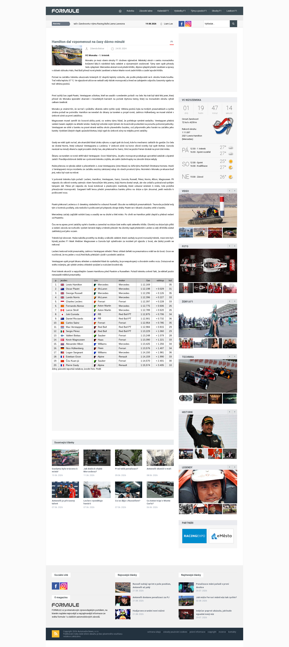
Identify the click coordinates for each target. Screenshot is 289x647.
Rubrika (130, 11)
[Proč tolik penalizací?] (128, 458)
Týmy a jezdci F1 (199, 11)
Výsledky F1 (180, 11)
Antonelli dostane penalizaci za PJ (151, 597)
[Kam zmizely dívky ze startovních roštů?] (208, 320)
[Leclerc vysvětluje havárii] (97, 490)
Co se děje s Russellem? (127, 500)
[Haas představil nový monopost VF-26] (208, 265)
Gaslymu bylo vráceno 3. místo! (65, 470)
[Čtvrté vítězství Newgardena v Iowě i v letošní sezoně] (208, 376)
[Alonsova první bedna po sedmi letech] (208, 431)
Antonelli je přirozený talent (63, 502)
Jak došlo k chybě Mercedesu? (92, 470)
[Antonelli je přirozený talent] (65, 490)
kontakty (232, 632)
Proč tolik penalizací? (126, 468)
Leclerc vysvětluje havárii (93, 502)
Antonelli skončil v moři (159, 468)
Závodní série (145, 11)
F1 (172, 41)
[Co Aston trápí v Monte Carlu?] (160, 490)
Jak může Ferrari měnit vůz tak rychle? (216, 597)
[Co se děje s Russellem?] (128, 490)
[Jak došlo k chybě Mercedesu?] (97, 458)
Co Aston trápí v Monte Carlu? (158, 502)
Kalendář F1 (163, 11)
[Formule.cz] (65, 10)
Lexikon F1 (232, 11)
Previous (175, 210)
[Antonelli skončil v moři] (160, 458)
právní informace (197, 632)
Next (240, 210)
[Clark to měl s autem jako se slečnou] (208, 486)
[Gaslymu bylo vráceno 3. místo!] (65, 458)
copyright (212, 632)
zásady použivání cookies (175, 632)
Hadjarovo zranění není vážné (149, 610)
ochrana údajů (154, 632)
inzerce (222, 632)
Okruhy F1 (216, 11)
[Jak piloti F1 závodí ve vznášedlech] (208, 210)
